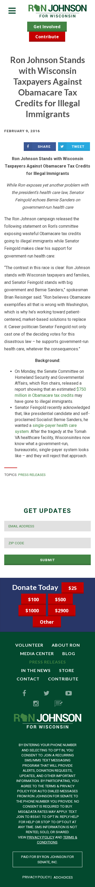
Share (44, 146)
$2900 (61, 610)
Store (66, 670)
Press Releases (32, 475)
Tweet (78, 146)
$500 (60, 599)
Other (47, 622)
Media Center (37, 653)
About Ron (66, 644)
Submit (47, 560)
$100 (33, 599)
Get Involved (47, 27)
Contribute (47, 37)
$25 (73, 588)
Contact (28, 678)
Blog (68, 653)
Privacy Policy (40, 837)
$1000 (32, 610)
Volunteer (29, 644)
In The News (36, 670)
